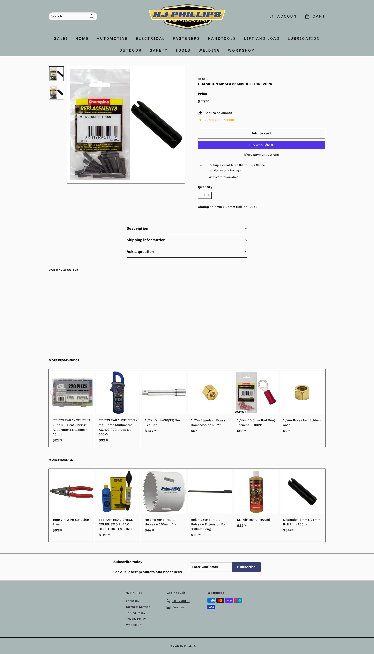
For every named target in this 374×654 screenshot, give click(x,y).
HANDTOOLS (222, 38)
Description (137, 228)
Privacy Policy (136, 618)
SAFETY (159, 50)
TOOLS (183, 50)
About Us (132, 601)
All (70, 460)
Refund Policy (135, 613)
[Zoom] (126, 125)
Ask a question (140, 251)
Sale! (61, 38)
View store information (223, 177)
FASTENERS (186, 38)
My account (134, 625)
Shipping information (146, 240)
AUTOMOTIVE (112, 38)
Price (202, 94)
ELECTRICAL (150, 38)
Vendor (73, 360)
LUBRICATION (304, 38)
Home (202, 78)
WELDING (209, 50)
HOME (82, 38)
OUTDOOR (130, 50)
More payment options (261, 154)
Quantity (205, 187)
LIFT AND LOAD (262, 38)
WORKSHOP (241, 50)
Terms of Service (138, 607)
